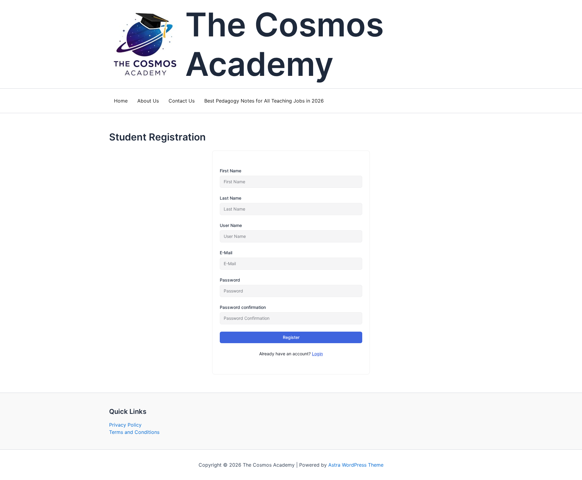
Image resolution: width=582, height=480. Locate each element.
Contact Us (182, 101)
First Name (230, 170)
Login (317, 353)
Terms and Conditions (134, 432)
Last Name (230, 198)
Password (230, 279)
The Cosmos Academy (284, 44)
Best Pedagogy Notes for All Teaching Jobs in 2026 (264, 101)
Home (121, 101)
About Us (148, 101)
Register (291, 337)
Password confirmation (243, 307)
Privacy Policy (125, 425)
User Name (231, 225)
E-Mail (226, 252)
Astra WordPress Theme (355, 465)
